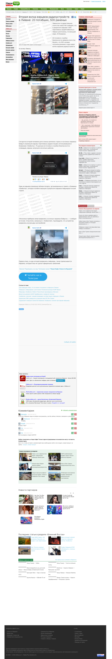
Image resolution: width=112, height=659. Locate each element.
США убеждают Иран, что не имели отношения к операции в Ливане (38, 287)
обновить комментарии (70, 410)
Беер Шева (86, 12)
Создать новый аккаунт (29, 444)
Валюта (25, 12)
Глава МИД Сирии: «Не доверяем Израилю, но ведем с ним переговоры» (38, 539)
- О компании (78, 631)
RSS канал (8, 26)
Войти (104, 1)
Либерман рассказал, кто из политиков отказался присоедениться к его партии (90, 182)
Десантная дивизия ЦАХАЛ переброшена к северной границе (36, 294)
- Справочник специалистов (14, 637)
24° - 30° (65, 12)
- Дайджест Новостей (12, 635)
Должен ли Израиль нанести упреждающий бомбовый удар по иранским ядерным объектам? (89, 116)
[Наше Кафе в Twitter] (75, 17)
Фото (62, 8)
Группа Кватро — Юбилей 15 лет (36, 577)
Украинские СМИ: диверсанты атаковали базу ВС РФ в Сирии (36, 298)
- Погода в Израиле (45, 637)
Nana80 (23, 423)
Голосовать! (83, 133)
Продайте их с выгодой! (58, 403)
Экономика (44, 8)
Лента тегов (9, 23)
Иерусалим (72, 12)
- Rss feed (76, 637)
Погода (38, 12)
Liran (80, 185)
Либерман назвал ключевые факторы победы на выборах (89, 227)
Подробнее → (60, 380)
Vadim (80, 165)
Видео (7, 61)
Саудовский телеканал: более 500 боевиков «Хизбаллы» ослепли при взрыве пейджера (44, 300)
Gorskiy (81, 180)
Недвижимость (10, 54)
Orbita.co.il (9, 28)
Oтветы (8, 52)
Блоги (82, 8)
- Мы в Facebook (78, 635)
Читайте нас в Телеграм (34, 277)
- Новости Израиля (11, 631)
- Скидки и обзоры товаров (48, 638)
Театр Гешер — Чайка (33, 563)
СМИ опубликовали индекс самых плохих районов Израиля (67, 455)
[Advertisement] (47, 127)
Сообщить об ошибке (70, 342)
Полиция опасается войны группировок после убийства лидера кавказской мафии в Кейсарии (89, 171)
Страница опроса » (84, 140)
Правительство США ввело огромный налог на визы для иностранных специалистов (94, 78)
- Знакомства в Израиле (47, 631)
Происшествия (54, 8)
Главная (8, 16)
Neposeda (24, 414)
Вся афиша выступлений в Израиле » (66, 559)
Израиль (9, 8)
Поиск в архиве (10, 21)
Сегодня (8, 19)
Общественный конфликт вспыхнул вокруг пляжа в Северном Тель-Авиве (39, 474)
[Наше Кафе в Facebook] (72, 17)
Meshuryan (27, 418)
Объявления (9, 45)
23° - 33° (52, 12)
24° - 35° (80, 12)
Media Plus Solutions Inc (29, 655)
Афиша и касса (10, 40)
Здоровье (69, 8)
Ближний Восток (25, 8)
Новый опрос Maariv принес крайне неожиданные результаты (39, 465)
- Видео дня (9, 633)
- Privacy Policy (78, 638)
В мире (16, 8)
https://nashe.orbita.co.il (41, 650)
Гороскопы (9, 38)
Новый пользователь (96, 1)
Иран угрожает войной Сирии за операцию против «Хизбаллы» (68, 539)
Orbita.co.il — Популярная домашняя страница (39, 384)
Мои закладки (10, 59)
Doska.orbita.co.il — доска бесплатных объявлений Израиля (43, 399)
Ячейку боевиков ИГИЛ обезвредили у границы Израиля (68, 549)
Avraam (81, 170)
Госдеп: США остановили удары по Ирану (93, 45)
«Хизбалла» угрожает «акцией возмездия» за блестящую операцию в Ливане (41, 296)
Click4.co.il (9, 43)
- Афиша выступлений (46, 635)
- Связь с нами (78, 633)
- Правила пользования (80, 640)
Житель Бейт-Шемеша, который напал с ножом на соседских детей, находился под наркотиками (90, 91)
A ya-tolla (81, 158)
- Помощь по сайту (79, 642)
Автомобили (9, 57)
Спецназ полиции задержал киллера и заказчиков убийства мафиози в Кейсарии (89, 177)
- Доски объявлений (46, 633)
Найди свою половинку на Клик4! (36, 376)
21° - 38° (94, 12)
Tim (22, 428)
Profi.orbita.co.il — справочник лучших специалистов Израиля (44, 392)
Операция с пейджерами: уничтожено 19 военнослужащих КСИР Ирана (39, 289)
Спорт (76, 8)
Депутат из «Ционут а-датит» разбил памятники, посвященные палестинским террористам (90, 149)
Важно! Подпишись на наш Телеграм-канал (46, 269)
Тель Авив (44, 12)
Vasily (80, 175)
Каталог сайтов (10, 50)
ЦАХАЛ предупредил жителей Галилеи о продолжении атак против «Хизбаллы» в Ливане (93, 29)
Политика (35, 8)
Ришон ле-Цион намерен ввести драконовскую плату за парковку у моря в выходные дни (89, 217)
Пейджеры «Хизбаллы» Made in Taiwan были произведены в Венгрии (38, 292)
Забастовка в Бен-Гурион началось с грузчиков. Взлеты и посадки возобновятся (89, 222)
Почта (7, 33)
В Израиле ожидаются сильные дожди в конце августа (94, 21)
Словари (8, 31)
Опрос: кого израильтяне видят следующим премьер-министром (39, 455)
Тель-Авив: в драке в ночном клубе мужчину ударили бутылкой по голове (90, 154)
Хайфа (57, 12)
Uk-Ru (80, 147)
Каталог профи (10, 47)
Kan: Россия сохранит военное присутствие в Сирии (38, 549)
